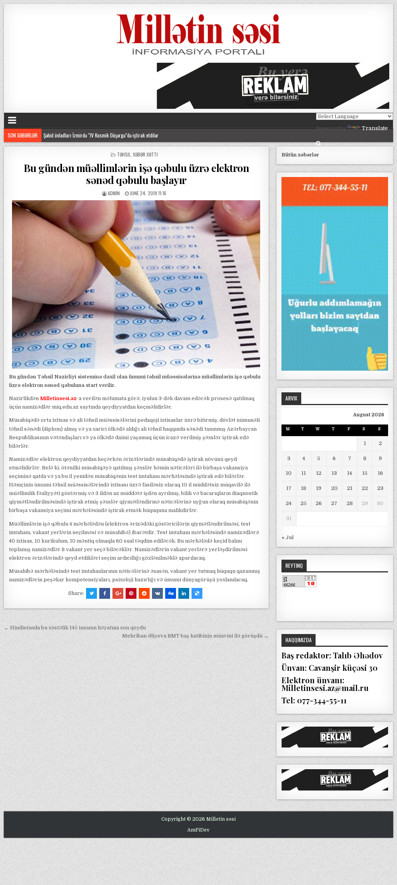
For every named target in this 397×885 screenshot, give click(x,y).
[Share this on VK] (157, 593)
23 (380, 488)
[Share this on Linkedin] (183, 593)
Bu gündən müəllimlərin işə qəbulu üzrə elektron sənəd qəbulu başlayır (136, 174)
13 (334, 473)
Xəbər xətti (145, 154)
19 (318, 488)
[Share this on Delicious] (197, 593)
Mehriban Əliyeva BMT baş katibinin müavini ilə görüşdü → (195, 636)
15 (365, 473)
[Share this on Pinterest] (131, 593)
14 (349, 473)
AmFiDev (198, 830)
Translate (375, 128)
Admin (114, 193)
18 (303, 488)
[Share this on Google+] (117, 593)
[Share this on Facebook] (104, 593)
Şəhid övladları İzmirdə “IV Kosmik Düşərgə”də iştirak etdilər (103, 135)
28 (350, 503)
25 (303, 503)
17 (289, 488)
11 (303, 473)
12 (318, 473)
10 (289, 473)
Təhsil (124, 154)
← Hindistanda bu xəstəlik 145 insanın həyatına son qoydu (75, 628)
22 (365, 488)
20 (334, 488)
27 (334, 503)
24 (289, 503)
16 (380, 473)
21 (349, 488)
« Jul (287, 537)
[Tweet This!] (91, 593)
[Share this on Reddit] (144, 593)
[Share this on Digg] (170, 593)
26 (319, 503)
